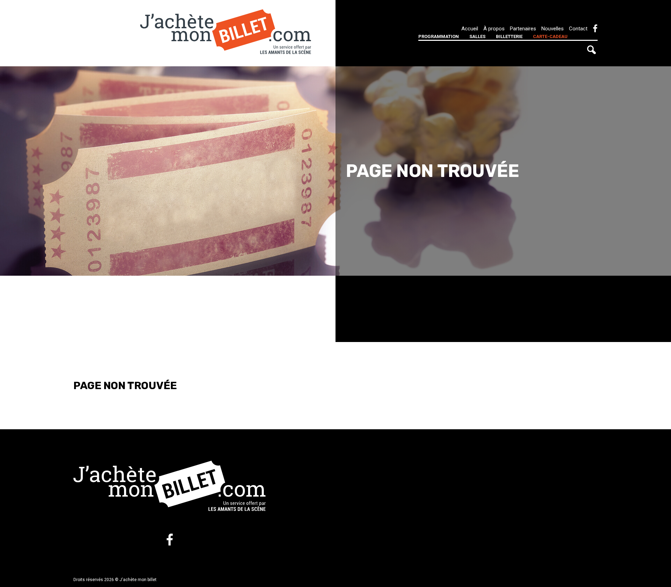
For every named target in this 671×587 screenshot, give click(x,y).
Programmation (438, 36)
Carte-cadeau (550, 36)
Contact (578, 28)
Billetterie (509, 36)
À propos (494, 28)
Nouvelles (552, 28)
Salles (477, 36)
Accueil (469, 28)
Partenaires (523, 28)
